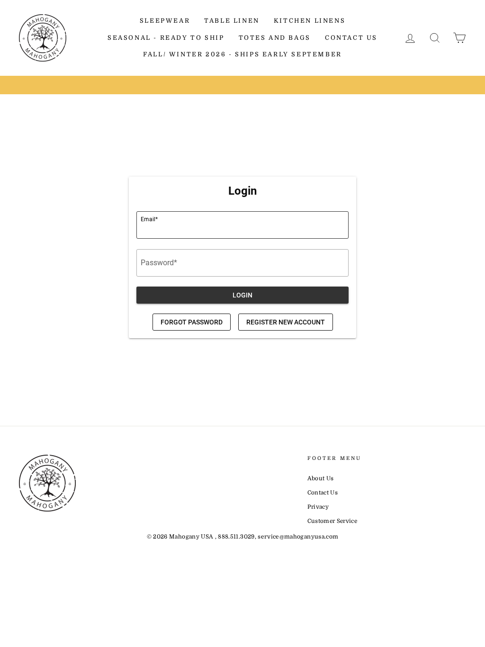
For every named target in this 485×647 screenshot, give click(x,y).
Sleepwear (165, 20)
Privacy (318, 506)
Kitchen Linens (309, 20)
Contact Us (351, 37)
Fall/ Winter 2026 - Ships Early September (242, 54)
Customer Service (332, 521)
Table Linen (232, 20)
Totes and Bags (275, 37)
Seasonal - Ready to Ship (166, 37)
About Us (320, 478)
